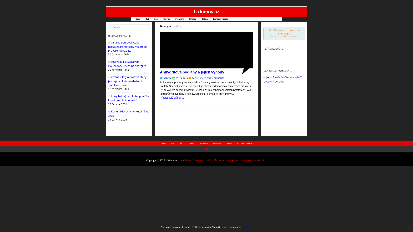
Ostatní (204, 19)
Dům (156, 19)
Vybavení (179, 19)
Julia (269, 77)
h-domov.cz (206, 11)
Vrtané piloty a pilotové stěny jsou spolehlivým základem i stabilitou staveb (127, 81)
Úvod (138, 19)
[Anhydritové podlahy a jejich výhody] (206, 74)
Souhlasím (247, 227)
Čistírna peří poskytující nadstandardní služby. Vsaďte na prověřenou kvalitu (127, 46)
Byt (147, 19)
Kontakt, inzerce (220, 19)
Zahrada (192, 19)
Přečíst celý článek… (172, 97)
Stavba (166, 19)
